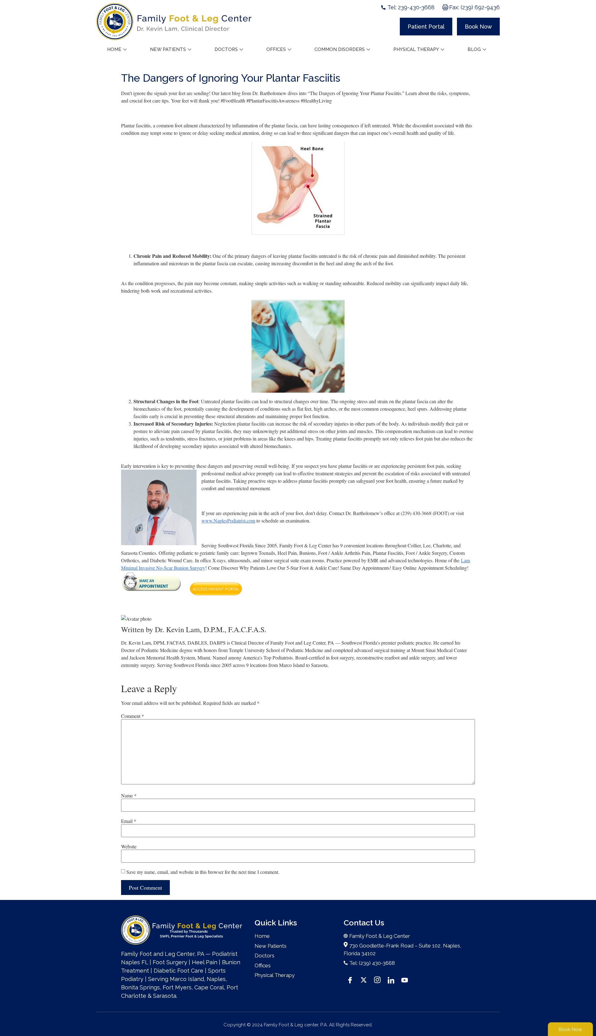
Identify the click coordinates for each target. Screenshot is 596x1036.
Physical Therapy (416, 49)
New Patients (168, 49)
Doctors (226, 49)
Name (129, 795)
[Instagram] (377, 979)
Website (129, 846)
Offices (276, 49)
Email (128, 821)
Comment (132, 716)
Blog (474, 49)
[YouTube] (404, 979)
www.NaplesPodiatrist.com (228, 520)
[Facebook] (349, 979)
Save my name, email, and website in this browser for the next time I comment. (202, 871)
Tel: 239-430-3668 (411, 7)
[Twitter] (363, 979)
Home (114, 49)
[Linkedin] (390, 979)
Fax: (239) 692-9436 (474, 7)
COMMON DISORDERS (339, 49)
